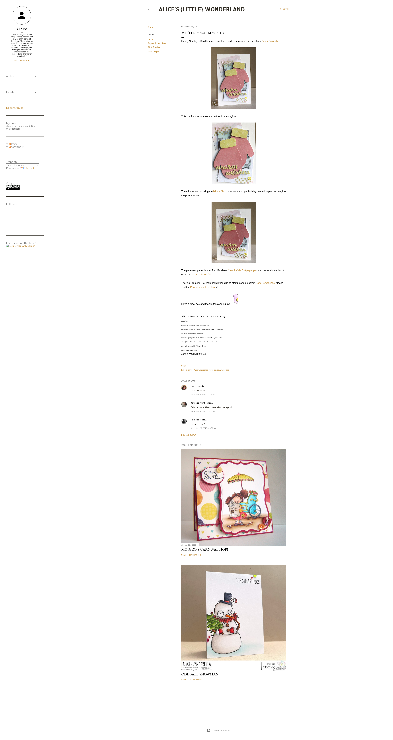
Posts (14, 144)
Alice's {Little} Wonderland (202, 9)
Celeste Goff (198, 403)
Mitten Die (218, 191)
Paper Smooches (157, 43)
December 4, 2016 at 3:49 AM (203, 394)
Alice (21, 29)
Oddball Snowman (200, 674)
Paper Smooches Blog (202, 287)
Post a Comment (189, 435)
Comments (17, 146)
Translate (30, 168)
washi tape (153, 51)
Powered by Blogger (221, 730)
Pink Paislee (154, 47)
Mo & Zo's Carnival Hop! (204, 549)
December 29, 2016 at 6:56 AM (203, 428)
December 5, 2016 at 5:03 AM (203, 411)
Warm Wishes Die (201, 274)
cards (150, 39)
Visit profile (21, 60)
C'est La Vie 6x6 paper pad (242, 270)
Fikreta (195, 420)
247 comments (195, 555)
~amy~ (194, 386)
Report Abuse (14, 107)
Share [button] (151, 27)
